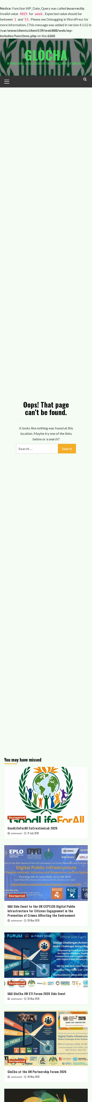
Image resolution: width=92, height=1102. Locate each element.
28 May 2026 (33, 920)
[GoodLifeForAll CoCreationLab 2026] (46, 795)
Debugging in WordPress (64, 19)
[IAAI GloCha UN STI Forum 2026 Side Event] (46, 960)
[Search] (85, 81)
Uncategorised (17, 817)
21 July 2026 (33, 833)
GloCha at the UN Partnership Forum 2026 (36, 1071)
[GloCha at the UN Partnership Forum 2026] (46, 1038)
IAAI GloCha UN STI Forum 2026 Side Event (36, 993)
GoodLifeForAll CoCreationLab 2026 (32, 828)
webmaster (16, 833)
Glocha (46, 54)
